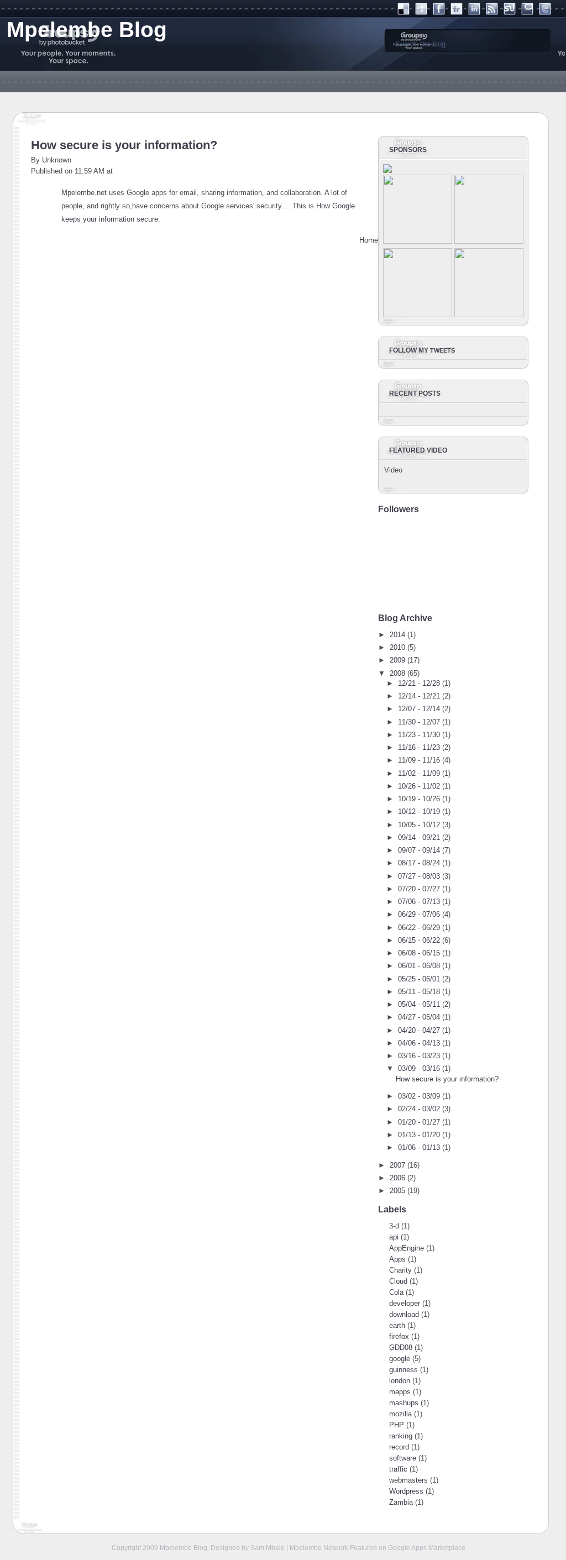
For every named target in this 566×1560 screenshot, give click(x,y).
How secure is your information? (124, 145)
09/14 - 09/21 (419, 837)
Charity (400, 1270)
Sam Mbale (267, 1547)
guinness (403, 1369)
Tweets (442, 350)
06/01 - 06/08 (419, 966)
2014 (397, 635)
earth (397, 1325)
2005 (397, 1190)
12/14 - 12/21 (419, 696)
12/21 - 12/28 (419, 683)
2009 (397, 660)
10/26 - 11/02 (419, 786)
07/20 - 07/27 (419, 889)
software (402, 1458)
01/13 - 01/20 (419, 1135)
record (399, 1447)
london (399, 1381)
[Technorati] (527, 12)
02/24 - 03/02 (419, 1109)
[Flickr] (456, 12)
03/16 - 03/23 (419, 1056)
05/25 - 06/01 (419, 979)
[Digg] (421, 12)
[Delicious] (403, 12)
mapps (400, 1392)
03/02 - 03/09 (419, 1096)
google (399, 1358)
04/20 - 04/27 (419, 1030)
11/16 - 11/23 (419, 747)
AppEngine (406, 1248)
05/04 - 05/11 (419, 1004)
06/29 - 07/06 (419, 914)
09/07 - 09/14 (419, 850)
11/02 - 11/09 (419, 773)
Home (368, 240)
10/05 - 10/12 (419, 825)
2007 (397, 1165)
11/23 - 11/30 (419, 735)
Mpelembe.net (84, 192)
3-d (394, 1226)
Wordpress (406, 1491)
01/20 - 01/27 (419, 1122)
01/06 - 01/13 (419, 1147)
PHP (396, 1425)
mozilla (400, 1414)
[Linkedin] (474, 12)
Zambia (401, 1502)
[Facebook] (439, 12)
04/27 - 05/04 (419, 1017)
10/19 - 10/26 (419, 799)
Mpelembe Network (319, 1547)
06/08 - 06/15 (419, 953)
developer (404, 1303)
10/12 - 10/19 (419, 811)
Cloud (398, 1281)
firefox (399, 1336)
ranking (400, 1436)
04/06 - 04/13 (419, 1043)
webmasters (408, 1480)
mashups (403, 1403)
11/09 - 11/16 (419, 760)
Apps (397, 1259)
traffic (398, 1469)
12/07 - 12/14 (419, 709)
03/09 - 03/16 (419, 1068)
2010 (397, 647)
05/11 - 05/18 (419, 992)
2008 (397, 673)
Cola (396, 1292)
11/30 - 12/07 (419, 722)
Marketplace (446, 1547)
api (394, 1237)
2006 (397, 1178)
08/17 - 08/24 (419, 863)
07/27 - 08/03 (419, 876)
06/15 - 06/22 (419, 940)
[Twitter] (545, 12)
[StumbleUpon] (510, 12)
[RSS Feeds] (492, 12)
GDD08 (400, 1347)
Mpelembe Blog (183, 1547)
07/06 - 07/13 (419, 901)
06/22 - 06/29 (419, 927)
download (404, 1314)
